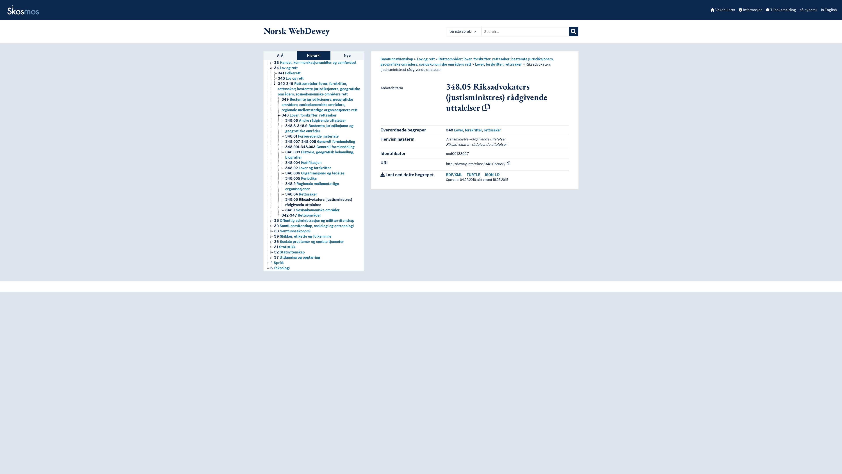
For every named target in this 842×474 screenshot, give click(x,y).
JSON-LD (492, 175)
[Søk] (573, 31)
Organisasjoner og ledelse (314, 173)
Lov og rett (286, 68)
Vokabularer (724, 10)
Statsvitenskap (289, 252)
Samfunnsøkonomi (292, 231)
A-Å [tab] (280, 56)
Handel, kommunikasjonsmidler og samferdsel (315, 63)
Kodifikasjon (303, 163)
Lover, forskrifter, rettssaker (309, 115)
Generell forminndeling (320, 142)
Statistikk (284, 247)
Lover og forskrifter (308, 168)
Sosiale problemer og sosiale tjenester (309, 242)
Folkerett (289, 73)
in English (829, 10)
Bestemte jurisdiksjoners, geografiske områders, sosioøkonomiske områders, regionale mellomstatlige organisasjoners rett (320, 104)
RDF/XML (454, 175)
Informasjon (752, 10)
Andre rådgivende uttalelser (315, 120)
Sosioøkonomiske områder (312, 210)
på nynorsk (808, 10)
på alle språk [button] (461, 31)
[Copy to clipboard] (486, 108)
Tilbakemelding (782, 10)
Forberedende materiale (312, 136)
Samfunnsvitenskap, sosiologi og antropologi (314, 226)
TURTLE (473, 175)
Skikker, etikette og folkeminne (302, 236)
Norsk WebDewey (297, 30)
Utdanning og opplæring (297, 257)
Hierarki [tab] (313, 56)
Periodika (301, 178)
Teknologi (280, 268)
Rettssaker (301, 194)
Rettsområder (301, 215)
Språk (277, 263)
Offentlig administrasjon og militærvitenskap (314, 221)
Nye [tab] (347, 56)
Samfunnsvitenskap (396, 59)
